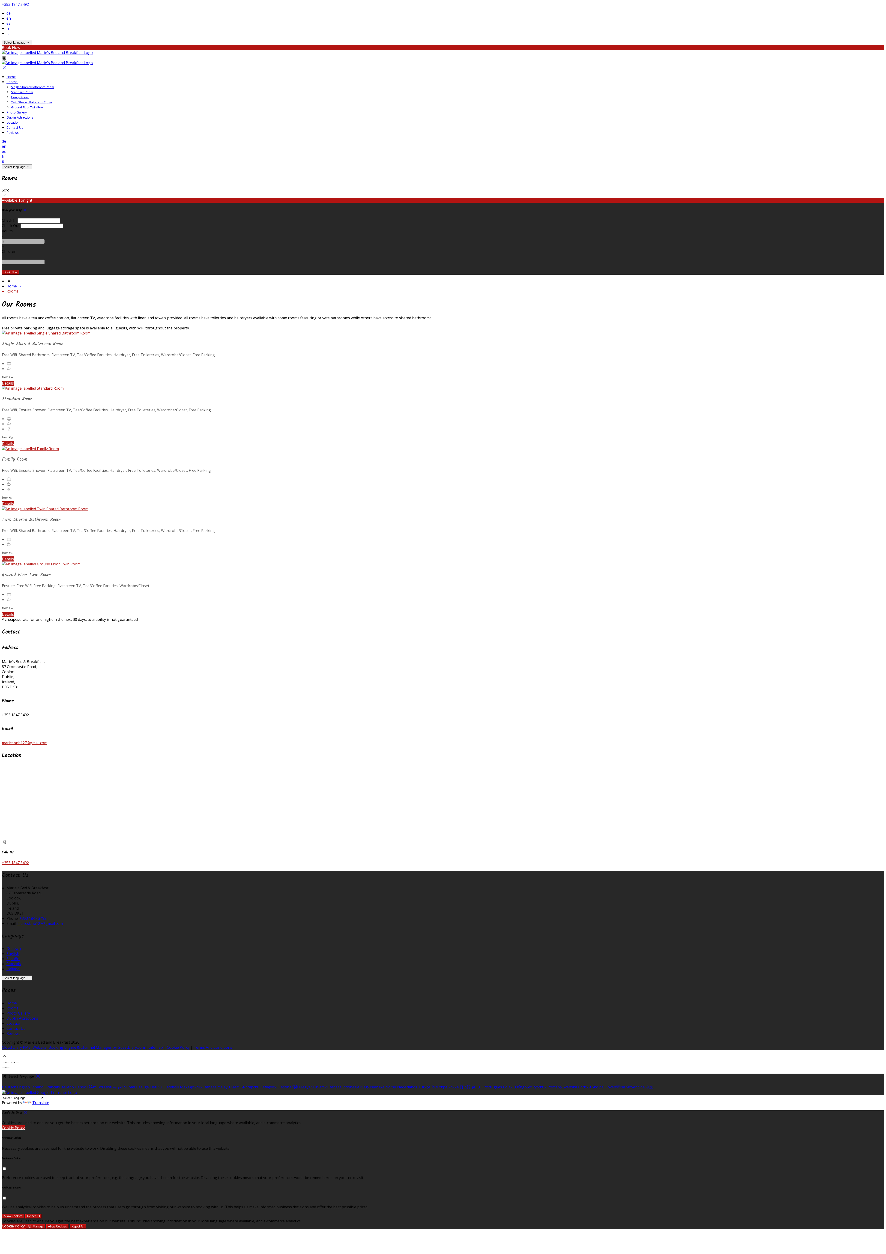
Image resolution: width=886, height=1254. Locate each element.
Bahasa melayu (217, 1087)
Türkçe (424, 1087)
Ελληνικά (95, 1087)
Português (493, 1087)
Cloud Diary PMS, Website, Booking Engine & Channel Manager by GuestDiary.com (73, 1047)
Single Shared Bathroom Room (32, 87)
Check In (9, 220)
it (7, 33)
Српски (584, 1087)
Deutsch (13, 948)
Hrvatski (320, 1087)
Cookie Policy (178, 1047)
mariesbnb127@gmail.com (24, 742)
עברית (364, 1087)
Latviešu (172, 1087)
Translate (40, 1102)
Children (9, 251)
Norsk (390, 1087)
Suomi (129, 1087)
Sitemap (156, 1047)
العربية (118, 1087)
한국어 (477, 1087)
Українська (449, 1087)
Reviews (12, 132)
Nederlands (407, 1087)
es (8, 23)
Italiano (13, 968)
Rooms (12, 82)
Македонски (191, 1087)
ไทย (434, 1087)
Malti (235, 1087)
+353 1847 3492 (15, 4)
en (8, 18)
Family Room (20, 97)
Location (13, 122)
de (8, 13)
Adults (7, 230)
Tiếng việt (523, 1087)
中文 (649, 1087)
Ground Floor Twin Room (28, 107)
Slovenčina (635, 1087)
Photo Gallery (16, 112)
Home (11, 77)
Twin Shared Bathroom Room (31, 102)
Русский (540, 1087)
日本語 (465, 1087)
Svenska (570, 1087)
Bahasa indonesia (344, 1087)
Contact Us (14, 127)
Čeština (284, 1087)
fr (7, 28)
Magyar (305, 1087)
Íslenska (377, 1087)
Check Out (11, 225)
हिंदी (295, 1087)
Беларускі (269, 1087)
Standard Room (22, 92)
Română (555, 1087)
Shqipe (598, 1087)
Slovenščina (615, 1087)
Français (13, 963)
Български (249, 1087)
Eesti (108, 1087)
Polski (508, 1087)
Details (8, 383)
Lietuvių (157, 1087)
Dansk (80, 1087)
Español (13, 958)
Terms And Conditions (213, 1047)
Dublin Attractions (19, 117)
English (12, 953)
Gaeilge (142, 1087)
